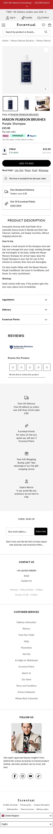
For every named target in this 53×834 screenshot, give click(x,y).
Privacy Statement (26, 692)
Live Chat (19, 170)
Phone (28, 170)
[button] (3, 25)
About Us (26, 673)
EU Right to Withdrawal (26, 660)
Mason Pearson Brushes (24, 114)
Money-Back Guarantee (26, 698)
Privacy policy (25, 805)
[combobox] (26, 32)
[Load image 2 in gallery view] (26, 103)
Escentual (14, 805)
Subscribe (41, 531)
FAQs (26, 641)
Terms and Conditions (26, 686)
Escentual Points (26, 666)
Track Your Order (26, 635)
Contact (45, 17)
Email (34, 170)
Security (26, 654)
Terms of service (27, 809)
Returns (26, 628)
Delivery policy (43, 809)
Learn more (15, 205)
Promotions (26, 647)
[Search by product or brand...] (46, 32)
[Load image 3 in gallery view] (42, 103)
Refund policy (12, 809)
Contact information (41, 805)
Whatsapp (43, 170)
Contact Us (26, 581)
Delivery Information (26, 622)
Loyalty (28, 17)
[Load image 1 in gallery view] (10, 103)
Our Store (26, 679)
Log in (12, 17)
